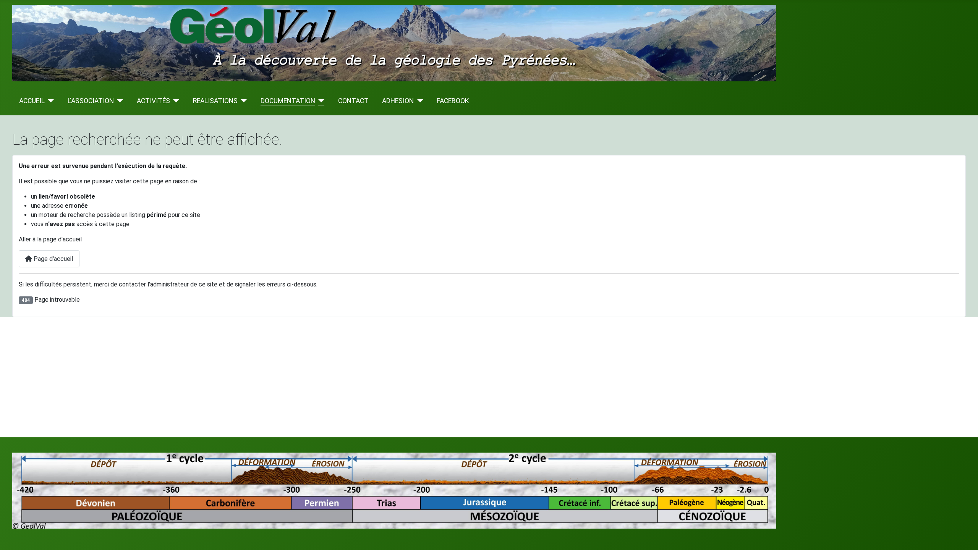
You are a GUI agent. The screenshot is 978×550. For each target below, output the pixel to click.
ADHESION (398, 101)
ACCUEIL (32, 101)
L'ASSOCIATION (91, 101)
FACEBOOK (453, 101)
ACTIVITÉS (153, 101)
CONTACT (353, 101)
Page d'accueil (52, 258)
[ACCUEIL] (49, 101)
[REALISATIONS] (242, 101)
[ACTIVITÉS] (175, 101)
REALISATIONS (215, 101)
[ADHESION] (418, 101)
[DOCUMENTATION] (320, 101)
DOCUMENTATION (288, 101)
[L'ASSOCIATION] (118, 101)
